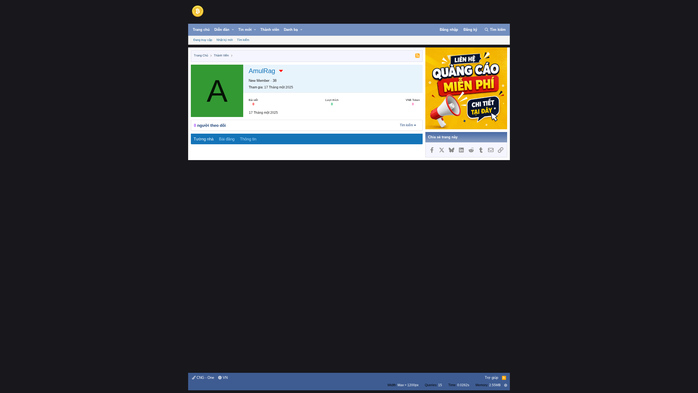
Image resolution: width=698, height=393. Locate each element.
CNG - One (204, 378)
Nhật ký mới (224, 39)
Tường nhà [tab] (203, 139)
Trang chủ (201, 30)
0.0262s (463, 385)
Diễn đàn (221, 30)
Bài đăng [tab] (226, 139)
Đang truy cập (202, 39)
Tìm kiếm (243, 39)
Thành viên (269, 30)
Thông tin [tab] (248, 139)
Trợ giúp (491, 378)
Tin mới (245, 30)
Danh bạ (291, 30)
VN (225, 378)
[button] (233, 29)
